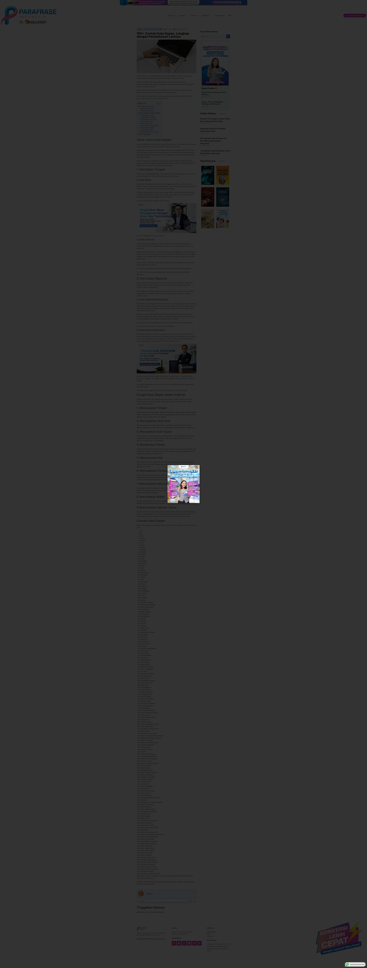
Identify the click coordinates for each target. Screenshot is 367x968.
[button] (197, 467)
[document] (183, 484)
